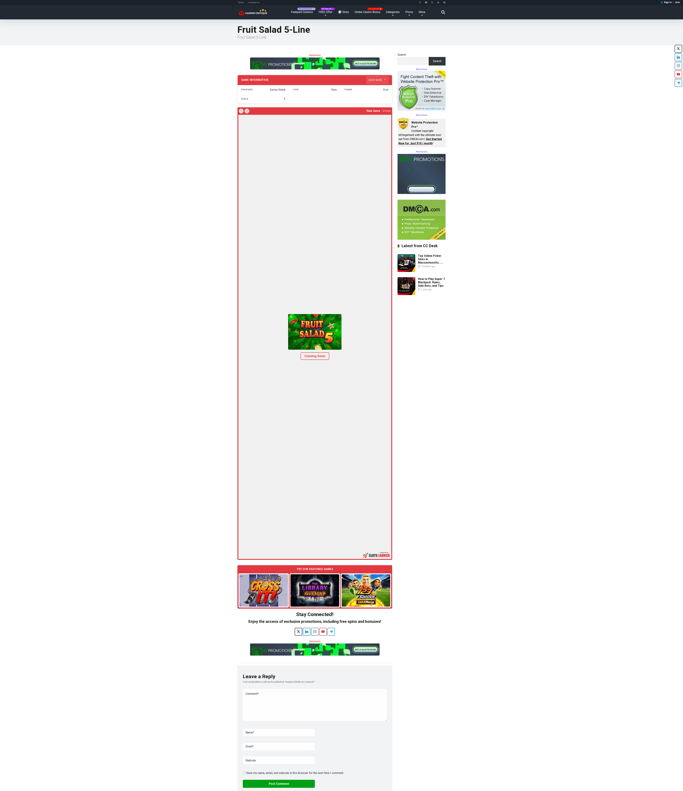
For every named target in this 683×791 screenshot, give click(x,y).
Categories (393, 12)
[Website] (444, 2)
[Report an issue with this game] (241, 111)
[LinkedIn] (438, 2)
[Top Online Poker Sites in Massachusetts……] (406, 271)
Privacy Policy (404, 783)
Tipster (240, 2)
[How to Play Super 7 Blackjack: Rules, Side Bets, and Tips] (406, 294)
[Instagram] (432, 2)
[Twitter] (420, 2)
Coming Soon (315, 356)
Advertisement (315, 55)
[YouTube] (426, 2)
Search (402, 54)
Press (409, 12)
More (422, 12)
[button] (315, 332)
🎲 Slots (343, 12)
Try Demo (263, 590)
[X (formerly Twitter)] (298, 631)
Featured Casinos (302, 12)
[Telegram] (331, 631)
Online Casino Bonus (367, 12)
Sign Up (405, 773)
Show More (375, 80)
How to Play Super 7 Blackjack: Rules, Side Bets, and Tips (431, 282)
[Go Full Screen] (247, 111)
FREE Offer (325, 12)
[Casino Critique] (252, 11)
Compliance (254, 2)
